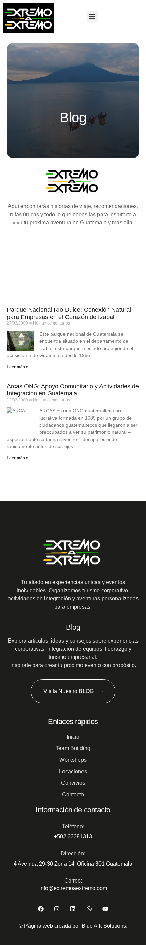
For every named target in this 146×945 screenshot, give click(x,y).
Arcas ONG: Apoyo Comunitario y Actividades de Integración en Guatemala (73, 390)
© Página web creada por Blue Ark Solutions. (73, 926)
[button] (92, 16)
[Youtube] (105, 908)
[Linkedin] (73, 908)
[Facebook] (41, 908)
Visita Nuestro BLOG (68, 691)
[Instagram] (57, 908)
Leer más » (18, 367)
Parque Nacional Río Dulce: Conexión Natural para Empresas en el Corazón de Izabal (69, 313)
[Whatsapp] (89, 908)
